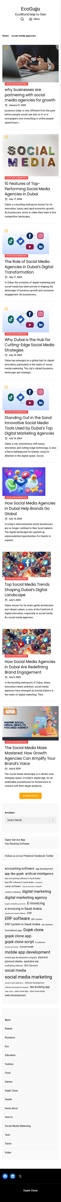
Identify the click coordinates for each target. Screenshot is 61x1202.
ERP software (17, 918)
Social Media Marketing (16, 84)
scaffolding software (14, 966)
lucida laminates (11, 947)
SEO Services (31, 965)
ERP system (36, 919)
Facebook (39, 855)
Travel (8, 1143)
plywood (43, 957)
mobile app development (27, 952)
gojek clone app (18, 936)
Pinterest (28, 855)
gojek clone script (19, 942)
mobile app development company (21, 957)
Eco (7, 1046)
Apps (8, 1019)
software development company (16, 987)
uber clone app (21, 991)
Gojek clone (33, 929)
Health (8, 1099)
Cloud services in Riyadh (32, 887)
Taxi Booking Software (17, 843)
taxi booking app (40, 987)
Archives (10, 812)
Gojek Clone (11, 1090)
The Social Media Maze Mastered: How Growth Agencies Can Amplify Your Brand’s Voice (30, 755)
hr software (40, 942)
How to (9, 1117)
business (38, 882)
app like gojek (14, 874)
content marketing (13, 892)
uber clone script (37, 991)
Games (9, 1081)
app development (44, 869)
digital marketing (36, 891)
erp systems (47, 924)
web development (15, 995)
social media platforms (14, 983)
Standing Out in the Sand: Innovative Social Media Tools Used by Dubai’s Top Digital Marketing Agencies (29, 425)
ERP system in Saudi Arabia (22, 924)
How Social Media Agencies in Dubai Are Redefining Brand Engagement (30, 667)
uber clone (9, 991)
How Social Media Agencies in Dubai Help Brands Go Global (30, 508)
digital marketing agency (26, 897)
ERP (29, 913)
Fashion (9, 1064)
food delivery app (13, 930)
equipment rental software (15, 913)
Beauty (8, 1028)
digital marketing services (15, 904)
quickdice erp (31, 961)
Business (10, 1037)
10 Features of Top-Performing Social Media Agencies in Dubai (27, 189)
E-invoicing (36, 903)
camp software (13, 886)
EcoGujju (30, 9)
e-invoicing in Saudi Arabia (23, 909)
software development (34, 983)
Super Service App (15, 839)
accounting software (19, 868)
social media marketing (28, 977)
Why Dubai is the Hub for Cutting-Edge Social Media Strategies (29, 345)
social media (15, 970)
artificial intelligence (39, 874)
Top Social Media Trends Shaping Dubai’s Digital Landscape (27, 589)
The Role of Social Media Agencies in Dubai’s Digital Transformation (29, 267)
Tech (7, 1134)
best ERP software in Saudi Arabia (19, 882)
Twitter (49, 855)
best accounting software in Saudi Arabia (22, 878)
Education (10, 1055)
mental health (27, 946)
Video (8, 1152)
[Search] (22, 19)
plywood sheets (14, 961)
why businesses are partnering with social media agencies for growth (30, 95)
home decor (11, 1108)
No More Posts (30, 796)
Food (7, 1072)
